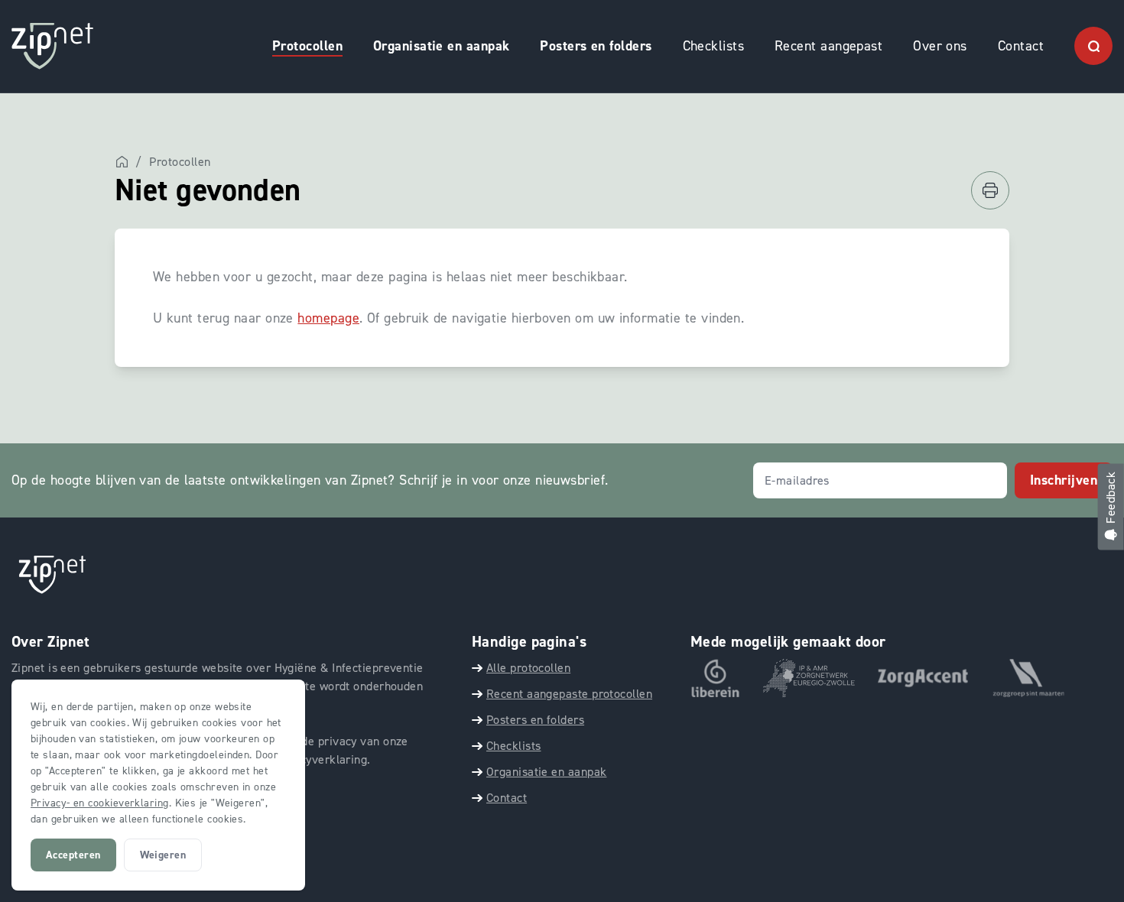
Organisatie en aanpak (441, 46)
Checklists (714, 46)
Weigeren (163, 855)
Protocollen (307, 46)
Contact (1021, 46)
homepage (328, 318)
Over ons (940, 46)
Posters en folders (595, 46)
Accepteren (73, 855)
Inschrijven (1063, 480)
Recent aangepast (828, 46)
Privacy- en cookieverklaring (100, 803)
